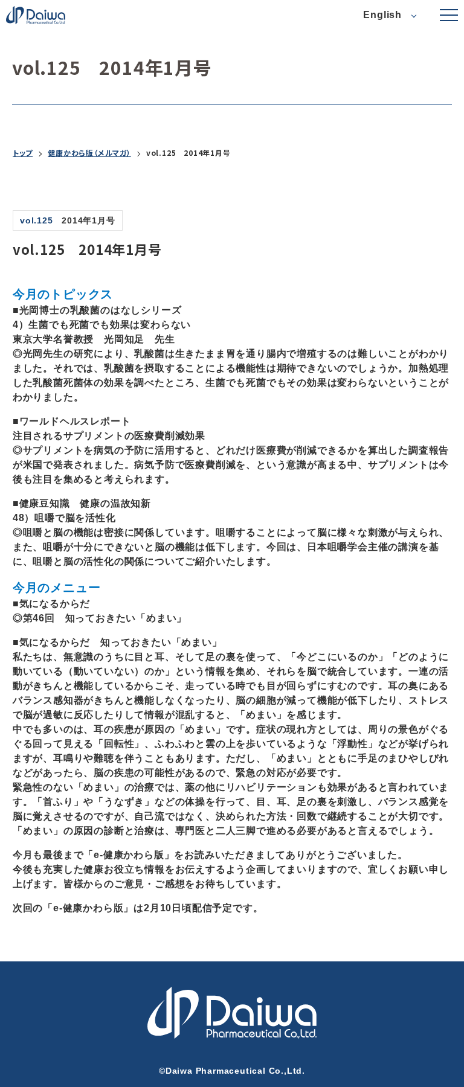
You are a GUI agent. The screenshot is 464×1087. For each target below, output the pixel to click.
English (382, 15)
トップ (23, 152)
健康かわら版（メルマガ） (89, 152)
